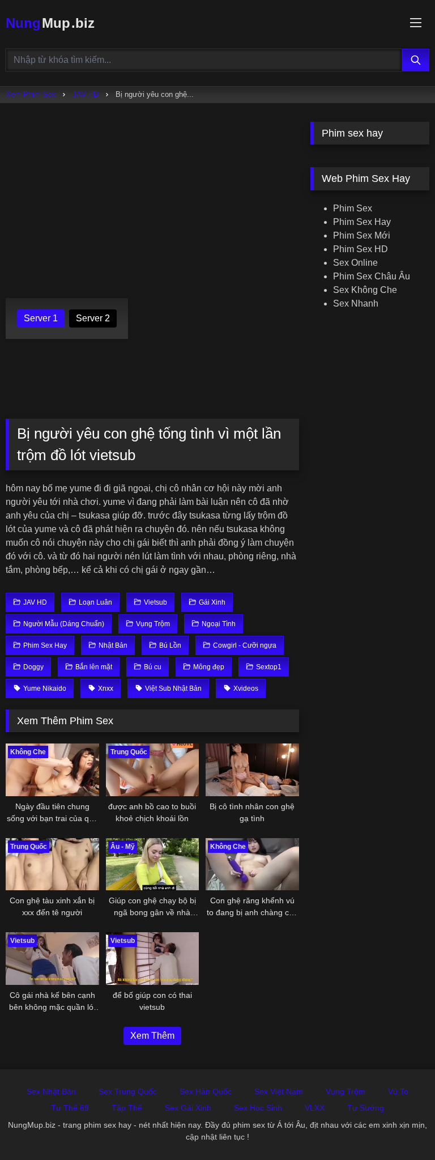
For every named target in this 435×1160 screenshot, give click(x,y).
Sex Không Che (365, 290)
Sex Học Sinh (258, 1107)
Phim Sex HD (360, 249)
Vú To (398, 1091)
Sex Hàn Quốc (206, 1091)
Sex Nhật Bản (51, 1091)
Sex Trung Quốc (128, 1091)
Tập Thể (127, 1107)
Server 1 (41, 318)
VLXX (315, 1107)
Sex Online (355, 262)
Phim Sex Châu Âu (371, 276)
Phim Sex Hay (362, 222)
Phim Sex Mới (361, 235)
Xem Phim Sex (31, 94)
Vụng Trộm (345, 1091)
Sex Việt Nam (278, 1091)
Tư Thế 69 (70, 1107)
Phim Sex (352, 208)
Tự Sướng (365, 1107)
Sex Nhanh (355, 303)
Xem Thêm (152, 1035)
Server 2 (93, 318)
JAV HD (85, 94)
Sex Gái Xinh (188, 1107)
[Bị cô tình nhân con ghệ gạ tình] (252, 769)
